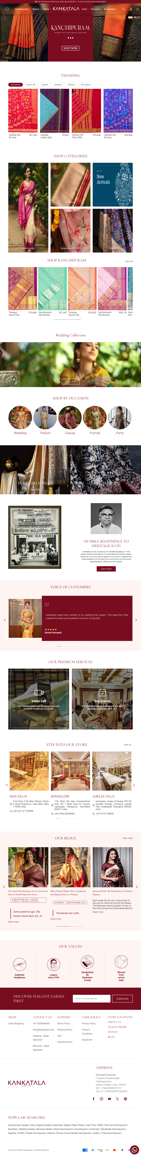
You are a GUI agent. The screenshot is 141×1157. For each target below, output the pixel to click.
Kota (32, 1125)
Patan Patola (78, 1125)
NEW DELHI (18, 796)
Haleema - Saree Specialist (41, 1038)
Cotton (96, 1133)
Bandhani (13, 1129)
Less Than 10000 (94, 1125)
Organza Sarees (43, 1125)
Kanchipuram (81, 1129)
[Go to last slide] (5, 620)
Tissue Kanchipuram (111, 1133)
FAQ (59, 1036)
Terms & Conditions (87, 1031)
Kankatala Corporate (106, 1075)
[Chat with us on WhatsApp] (134, 1149)
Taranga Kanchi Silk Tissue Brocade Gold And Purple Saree (110, 136)
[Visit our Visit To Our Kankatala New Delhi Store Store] (29, 771)
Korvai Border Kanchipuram (78, 1133)
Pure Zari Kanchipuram (116, 1125)
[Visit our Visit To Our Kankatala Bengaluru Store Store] (70, 771)
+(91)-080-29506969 (64, 813)
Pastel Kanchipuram (36, 1133)
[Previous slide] (12, 114)
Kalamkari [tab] (58, 85)
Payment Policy (65, 1042)
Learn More (108, 569)
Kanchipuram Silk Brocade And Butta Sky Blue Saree (15, 136)
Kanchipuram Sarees (18, 1125)
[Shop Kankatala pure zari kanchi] (35, 469)
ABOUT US (114, 1022)
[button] (22, 9)
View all (127, 744)
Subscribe (122, 998)
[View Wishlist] (7, 9)
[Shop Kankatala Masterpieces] (105, 469)
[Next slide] (128, 114)
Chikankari (95, 1129)
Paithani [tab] (71, 85)
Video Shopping (16, 1023)
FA (9, 670)
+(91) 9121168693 (105, 813)
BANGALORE (60, 796)
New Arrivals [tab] (15, 85)
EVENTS (113, 1032)
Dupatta (12, 1133)
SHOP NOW (70, 381)
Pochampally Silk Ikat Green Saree (47, 136)
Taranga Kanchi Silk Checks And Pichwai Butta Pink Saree (104, 313)
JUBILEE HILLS (103, 796)
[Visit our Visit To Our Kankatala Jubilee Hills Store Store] (111, 771)
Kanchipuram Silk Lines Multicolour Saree (78, 136)
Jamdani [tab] (45, 85)
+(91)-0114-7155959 (23, 811)
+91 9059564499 (41, 1023)
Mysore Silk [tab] (31, 85)
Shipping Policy (64, 1029)
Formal (59, 1133)
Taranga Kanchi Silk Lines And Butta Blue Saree (44, 313)
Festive (51, 1133)
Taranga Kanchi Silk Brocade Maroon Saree (14, 313)
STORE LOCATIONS (120, 1017)
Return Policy (63, 1023)
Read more (19, 921)
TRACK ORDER (117, 1027)
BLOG (111, 1037)
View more (128, 838)
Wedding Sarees (27, 1129)
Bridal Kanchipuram (63, 1129)
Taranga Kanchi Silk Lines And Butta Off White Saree (74, 313)
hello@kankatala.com (43, 1029)
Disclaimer (87, 1039)
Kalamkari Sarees (61, 1125)
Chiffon (21, 1133)
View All (129, 261)
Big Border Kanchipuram (113, 1129)
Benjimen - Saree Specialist (41, 1048)
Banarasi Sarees (44, 1129)
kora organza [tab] (86, 85)
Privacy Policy (89, 1023)
